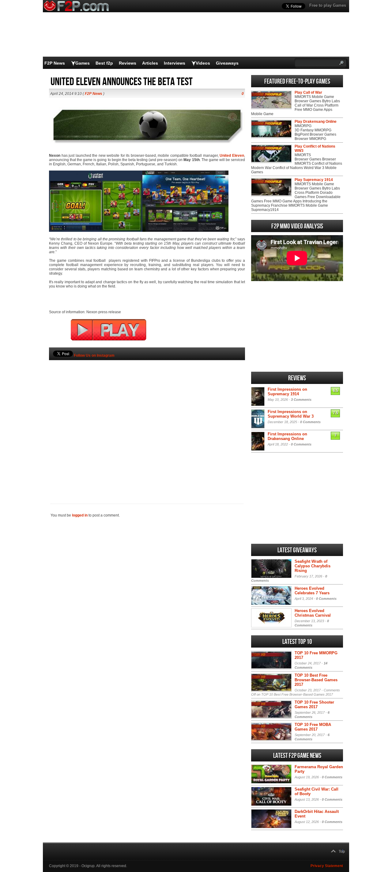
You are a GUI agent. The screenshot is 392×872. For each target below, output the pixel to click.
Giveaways (227, 63)
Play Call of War (308, 92)
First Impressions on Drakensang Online (287, 436)
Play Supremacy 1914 (314, 180)
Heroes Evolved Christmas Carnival (313, 613)
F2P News (54, 63)
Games (82, 63)
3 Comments (301, 399)
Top (342, 851)
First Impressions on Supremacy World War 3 (291, 414)
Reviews (127, 63)
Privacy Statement (327, 866)
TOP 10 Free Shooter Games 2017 (314, 704)
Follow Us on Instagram (94, 355)
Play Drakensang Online (316, 121)
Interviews (174, 63)
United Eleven (232, 155)
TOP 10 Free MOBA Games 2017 (313, 726)
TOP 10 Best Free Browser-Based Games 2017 (316, 680)
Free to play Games (327, 5)
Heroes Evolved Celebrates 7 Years (312, 590)
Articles (150, 63)
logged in (80, 515)
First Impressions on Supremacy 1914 (287, 391)
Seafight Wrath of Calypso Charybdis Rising (312, 566)
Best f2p (104, 63)
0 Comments (310, 422)
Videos (203, 63)
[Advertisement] (147, 421)
